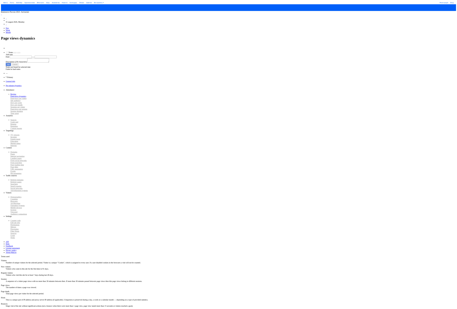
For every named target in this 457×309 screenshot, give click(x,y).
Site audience (15, 101)
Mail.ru (5, 3)
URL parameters (16, 169)
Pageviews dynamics (18, 96)
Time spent (14, 113)
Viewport (13, 212)
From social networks (18, 161)
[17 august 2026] (1, 14)
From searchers (16, 163)
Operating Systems (17, 206)
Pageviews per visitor (18, 98)
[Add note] (18, 52)
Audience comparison (18, 214)
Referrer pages (15, 182)
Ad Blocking (15, 203)
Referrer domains (16, 180)
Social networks (16, 188)
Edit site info (15, 223)
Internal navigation (17, 156)
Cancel (15, 64)
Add (8, 64)
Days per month (16, 105)
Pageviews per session (18, 109)
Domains (13, 152)
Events (13, 171)
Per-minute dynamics (14, 86)
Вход (452, 3)
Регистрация (444, 3)
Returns (13, 124)
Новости (64, 3)
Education (14, 141)
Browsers (14, 201)
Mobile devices (16, 208)
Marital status (15, 143)
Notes (12, 238)
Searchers (14, 184)
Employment (15, 139)
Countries (14, 199)
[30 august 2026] (6, 18)
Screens (13, 210)
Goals (14, 122)
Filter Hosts (14, 231)
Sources (13, 120)
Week (8, 30)
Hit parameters (15, 173)
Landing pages (16, 158)
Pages (12, 154)
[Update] (15, 52)
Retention (14, 126)
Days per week (16, 103)
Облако (81, 3)
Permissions (14, 225)
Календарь (73, 3)
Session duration (16, 111)
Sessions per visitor (17, 107)
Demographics (15, 197)
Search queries (15, 186)
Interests (13, 146)
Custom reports (16, 128)
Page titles (14, 167)
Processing (14, 229)
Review (13, 94)
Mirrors (13, 227)
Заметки (89, 3)
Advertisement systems (19, 191)
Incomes (13, 137)
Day (7, 28)
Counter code (15, 221)
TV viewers (14, 135)
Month (8, 32)
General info (10, 81)
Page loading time (17, 165)
